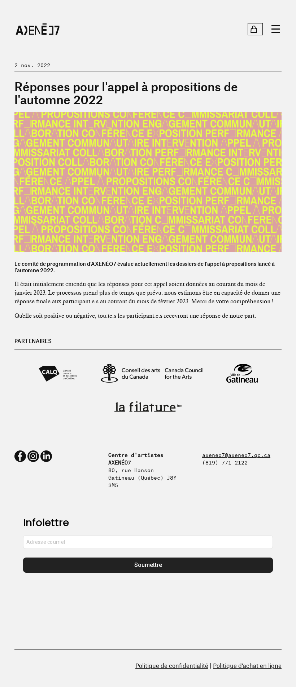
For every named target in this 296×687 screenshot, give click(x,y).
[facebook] (20, 456)
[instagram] (33, 456)
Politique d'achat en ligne (247, 665)
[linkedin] (46, 456)
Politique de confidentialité (171, 665)
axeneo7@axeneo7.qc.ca (236, 454)
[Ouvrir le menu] (276, 29)
